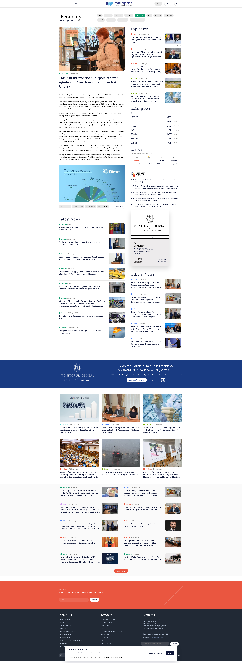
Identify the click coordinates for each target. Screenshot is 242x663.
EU (149, 15)
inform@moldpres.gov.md (155, 628)
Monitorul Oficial (106, 643)
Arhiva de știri (105, 634)
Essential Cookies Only (155, 653)
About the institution (66, 619)
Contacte (62, 646)
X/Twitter (91, 206)
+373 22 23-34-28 (151, 621)
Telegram (104, 206)
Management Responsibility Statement (71, 640)
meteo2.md (149, 153)
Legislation (63, 628)
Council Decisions (65, 637)
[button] (177, 45)
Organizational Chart (66, 625)
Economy (70, 17)
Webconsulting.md (157, 637)
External (111, 20)
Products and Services (108, 619)
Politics (118, 15)
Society (128, 15)
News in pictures (137, 20)
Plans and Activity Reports (67, 631)
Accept (170, 653)
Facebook (66, 206)
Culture (158, 15)
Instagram (79, 206)
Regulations (63, 643)
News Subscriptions (107, 622)
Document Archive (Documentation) (112, 631)
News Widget (105, 637)
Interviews (122, 20)
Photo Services (105, 625)
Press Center (105, 628)
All (100, 15)
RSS (102, 640)
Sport (101, 20)
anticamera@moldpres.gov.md (156, 626)
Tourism (169, 15)
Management (64, 622)
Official (108, 15)
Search (174, 644)
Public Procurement (66, 634)
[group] (156, 38)
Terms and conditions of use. (115, 657)
